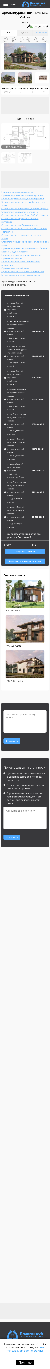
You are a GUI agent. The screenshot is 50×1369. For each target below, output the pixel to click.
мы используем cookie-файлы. (25, 1349)
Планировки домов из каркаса (17, 192)
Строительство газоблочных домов (19, 225)
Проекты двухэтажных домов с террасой (22, 198)
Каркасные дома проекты (14, 252)
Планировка (40, 32)
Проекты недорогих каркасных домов (21, 255)
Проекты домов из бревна (15, 268)
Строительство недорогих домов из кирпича (24, 208)
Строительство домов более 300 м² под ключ (24, 215)
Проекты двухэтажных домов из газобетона (24, 248)
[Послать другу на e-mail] (36, 39)
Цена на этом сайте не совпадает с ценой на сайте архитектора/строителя (26, 776)
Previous (4, 58)
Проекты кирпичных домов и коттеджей (22, 271)
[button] (5, 39)
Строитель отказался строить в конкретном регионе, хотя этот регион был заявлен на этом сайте (25, 798)
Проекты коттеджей (11, 258)
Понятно (25, 1362)
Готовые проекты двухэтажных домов (20, 275)
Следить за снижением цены (25, 561)
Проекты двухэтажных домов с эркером (22, 195)
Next (46, 58)
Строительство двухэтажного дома (19, 212)
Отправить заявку (25, 552)
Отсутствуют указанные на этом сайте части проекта (25, 787)
